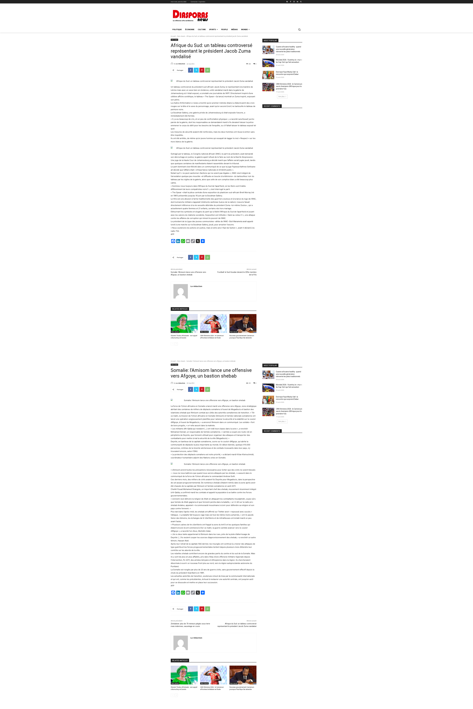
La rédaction (180, 64)
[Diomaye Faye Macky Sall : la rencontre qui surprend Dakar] (268, 75)
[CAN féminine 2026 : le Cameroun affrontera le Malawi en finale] (213, 323)
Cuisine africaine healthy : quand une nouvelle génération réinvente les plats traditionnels (288, 49)
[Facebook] (290, 1)
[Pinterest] (201, 70)
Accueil (173, 36)
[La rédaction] (172, 64)
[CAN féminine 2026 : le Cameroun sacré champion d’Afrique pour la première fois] (268, 87)
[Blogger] (287, 1)
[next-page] (176, 343)
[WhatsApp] (207, 70)
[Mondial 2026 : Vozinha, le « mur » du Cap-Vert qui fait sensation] (268, 63)
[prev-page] (172, 343)
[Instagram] (294, 1)
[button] (299, 29)
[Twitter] (300, 1)
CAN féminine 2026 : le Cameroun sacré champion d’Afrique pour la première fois (289, 86)
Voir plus (281, 96)
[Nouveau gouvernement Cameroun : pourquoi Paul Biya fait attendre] (242, 323)
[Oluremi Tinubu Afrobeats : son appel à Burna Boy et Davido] (184, 323)
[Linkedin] (297, 1)
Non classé (181, 36)
